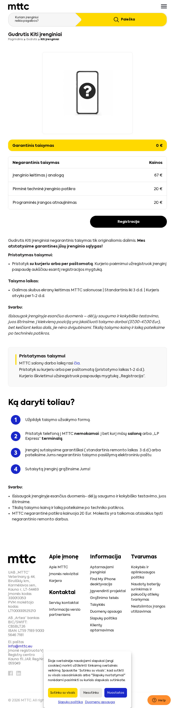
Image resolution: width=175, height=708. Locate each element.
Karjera (55, 581)
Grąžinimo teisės (104, 598)
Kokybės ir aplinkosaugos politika (143, 572)
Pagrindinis (15, 39)
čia (77, 363)
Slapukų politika (70, 702)
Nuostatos (115, 692)
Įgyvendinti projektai (108, 591)
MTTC (26, 700)
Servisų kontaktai (64, 603)
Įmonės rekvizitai (63, 574)
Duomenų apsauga (100, 702)
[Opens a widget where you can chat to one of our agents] (159, 700)
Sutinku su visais (62, 692)
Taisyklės (97, 605)
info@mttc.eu (20, 646)
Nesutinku (91, 692)
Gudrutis (31, 39)
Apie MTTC (58, 567)
